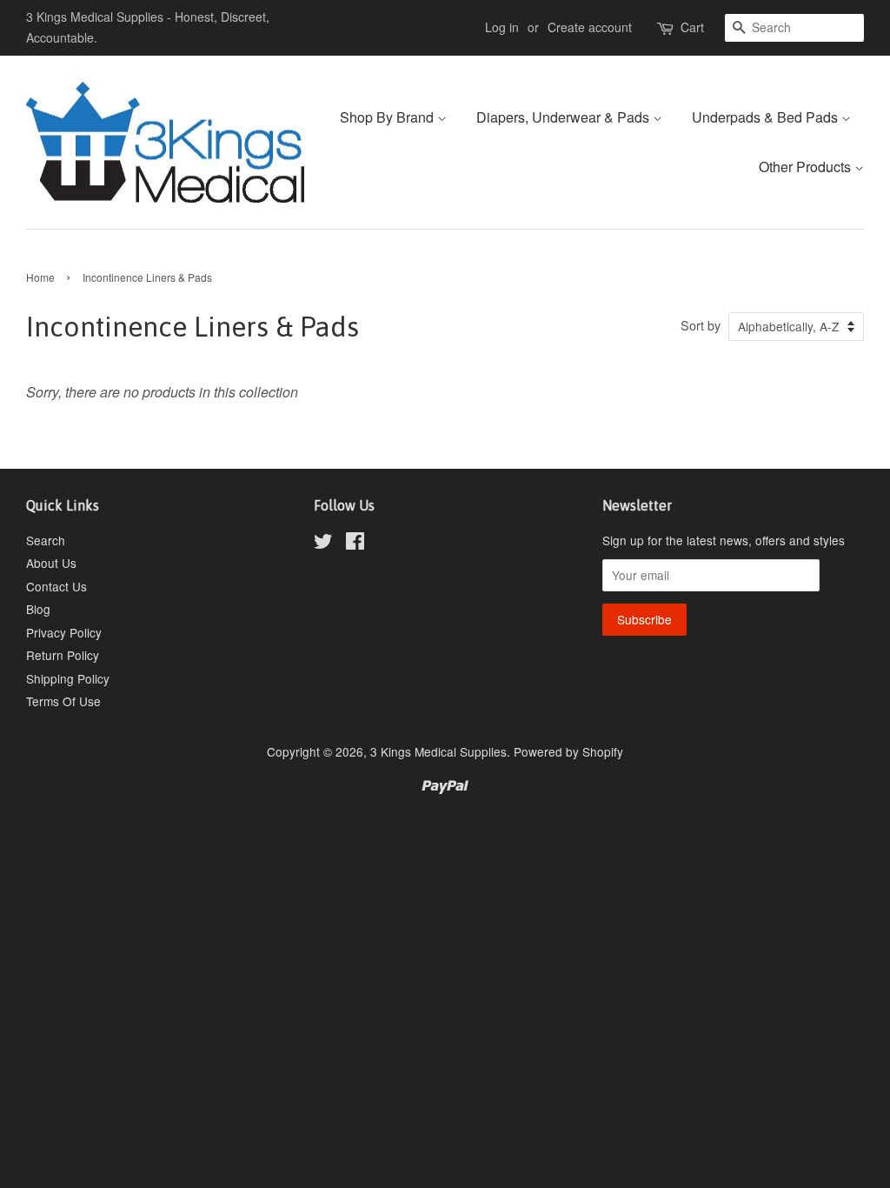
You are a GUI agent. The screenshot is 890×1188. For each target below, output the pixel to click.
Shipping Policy (68, 678)
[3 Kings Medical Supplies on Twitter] (323, 543)
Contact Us (56, 586)
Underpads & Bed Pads (766, 117)
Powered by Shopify (568, 751)
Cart (692, 27)
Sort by (701, 325)
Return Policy (62, 655)
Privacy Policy (64, 632)
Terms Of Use (63, 701)
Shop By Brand (388, 117)
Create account (590, 27)
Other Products (806, 167)
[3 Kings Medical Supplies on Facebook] (355, 543)
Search (45, 540)
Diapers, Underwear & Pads (564, 117)
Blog (38, 608)
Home (40, 277)
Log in (502, 27)
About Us (51, 562)
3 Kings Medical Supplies (438, 751)
